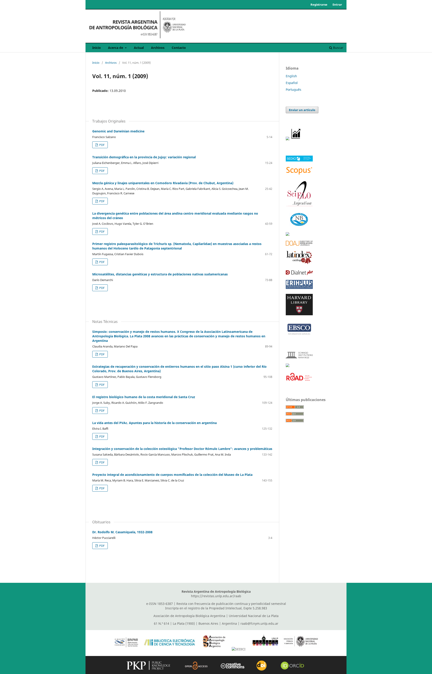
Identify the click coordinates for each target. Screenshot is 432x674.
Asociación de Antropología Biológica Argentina (189, 616)
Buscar (337, 47)
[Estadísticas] (296, 139)
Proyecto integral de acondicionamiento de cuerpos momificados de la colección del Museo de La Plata (172, 474)
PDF (102, 145)
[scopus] (299, 174)
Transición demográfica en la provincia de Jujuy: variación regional (144, 157)
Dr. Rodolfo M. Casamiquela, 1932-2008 (122, 532)
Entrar (337, 4)
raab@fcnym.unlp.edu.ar (259, 623)
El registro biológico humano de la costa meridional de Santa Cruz (143, 397)
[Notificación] (287, 139)
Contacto (179, 47)
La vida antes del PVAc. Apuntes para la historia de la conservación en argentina (154, 423)
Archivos (157, 47)
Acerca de (116, 47)
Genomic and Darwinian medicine (118, 131)
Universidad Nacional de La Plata (254, 616)
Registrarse (318, 4)
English (291, 76)
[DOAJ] (299, 244)
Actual (139, 47)
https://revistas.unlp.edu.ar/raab (216, 596)
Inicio (96, 47)
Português (293, 89)
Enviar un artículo (302, 110)
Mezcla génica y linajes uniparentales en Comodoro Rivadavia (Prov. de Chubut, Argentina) (162, 183)
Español (292, 83)
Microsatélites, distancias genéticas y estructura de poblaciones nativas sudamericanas (160, 274)
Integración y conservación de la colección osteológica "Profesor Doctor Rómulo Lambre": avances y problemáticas (182, 449)
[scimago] (299, 357)
